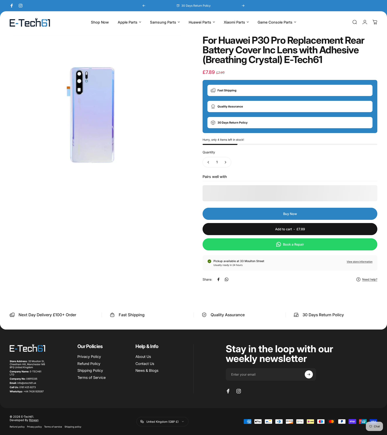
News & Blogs (146, 370)
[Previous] (143, 5)
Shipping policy (72, 426)
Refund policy (17, 426)
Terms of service (53, 426)
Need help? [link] (369, 279)
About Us (143, 356)
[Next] (243, 5)
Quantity (209, 152)
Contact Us (144, 364)
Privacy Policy (89, 356)
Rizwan (33, 420)
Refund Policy (88, 364)
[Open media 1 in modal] (97, 122)
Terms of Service (91, 377)
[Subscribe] (309, 374)
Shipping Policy (90, 370)
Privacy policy (34, 426)
